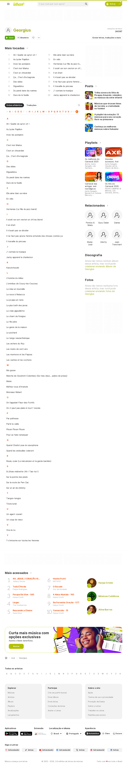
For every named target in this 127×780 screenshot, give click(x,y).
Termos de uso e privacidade (100, 697)
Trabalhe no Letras (96, 710)
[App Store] (26, 733)
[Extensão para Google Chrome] (40, 733)
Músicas (11, 693)
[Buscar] (86, 3)
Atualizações (13, 710)
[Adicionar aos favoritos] (33, 38)
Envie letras (53, 702)
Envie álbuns (53, 697)
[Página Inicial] (6, 658)
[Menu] (8, 3)
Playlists (11, 706)
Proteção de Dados (96, 702)
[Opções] (39, 38)
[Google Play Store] (11, 733)
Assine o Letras (54, 710)
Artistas (11, 697)
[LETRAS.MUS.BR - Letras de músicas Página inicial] (19, 3)
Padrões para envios (97, 715)
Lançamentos (13, 715)
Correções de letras (56, 706)
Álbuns (10, 702)
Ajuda (90, 693)
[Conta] (119, 3)
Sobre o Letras (94, 706)
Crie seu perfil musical (57, 693)
